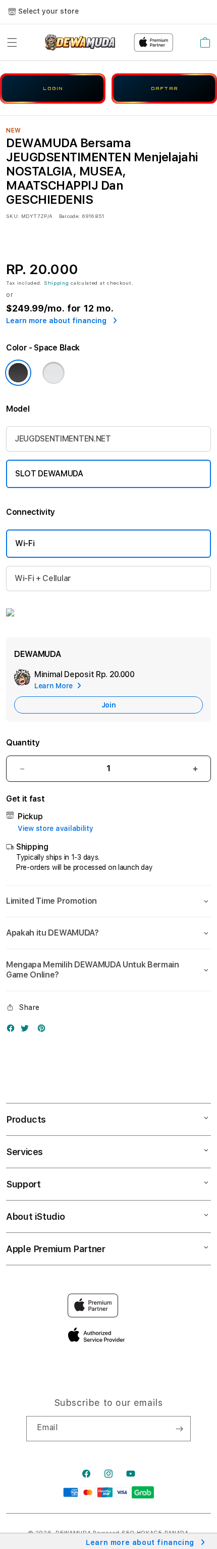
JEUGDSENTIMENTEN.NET (63, 439)
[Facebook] (13, 1030)
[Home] (80, 42)
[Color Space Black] (18, 373)
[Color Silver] (53, 373)
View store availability (55, 828)
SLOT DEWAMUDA (49, 473)
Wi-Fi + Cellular (43, 578)
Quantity (22, 742)
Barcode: (69, 216)
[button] (12, 42)
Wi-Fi (24, 543)
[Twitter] (27, 1030)
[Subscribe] (179, 1428)
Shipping (56, 283)
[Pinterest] (44, 1030)
